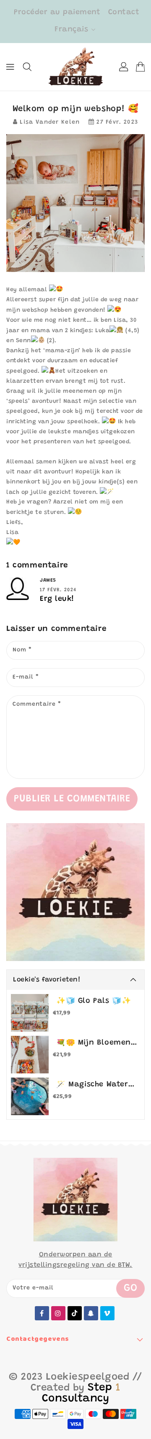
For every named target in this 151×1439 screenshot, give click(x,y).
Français (71, 29)
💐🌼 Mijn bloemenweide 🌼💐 (96, 1043)
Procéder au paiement (57, 12)
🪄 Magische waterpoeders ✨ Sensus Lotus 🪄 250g (96, 1084)
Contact (124, 12)
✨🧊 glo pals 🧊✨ (93, 1001)
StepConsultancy (81, 1393)
